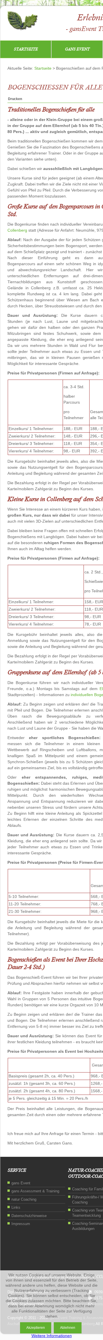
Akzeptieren (35, 1328)
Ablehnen (67, 1328)
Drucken (15, 99)
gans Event (77, 49)
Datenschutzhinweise (29, 1216)
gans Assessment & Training (35, 1191)
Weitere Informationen (51, 1335)
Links (15, 1207)
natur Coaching (23, 1199)
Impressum (20, 1224)
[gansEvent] (22, 21)
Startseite (26, 49)
